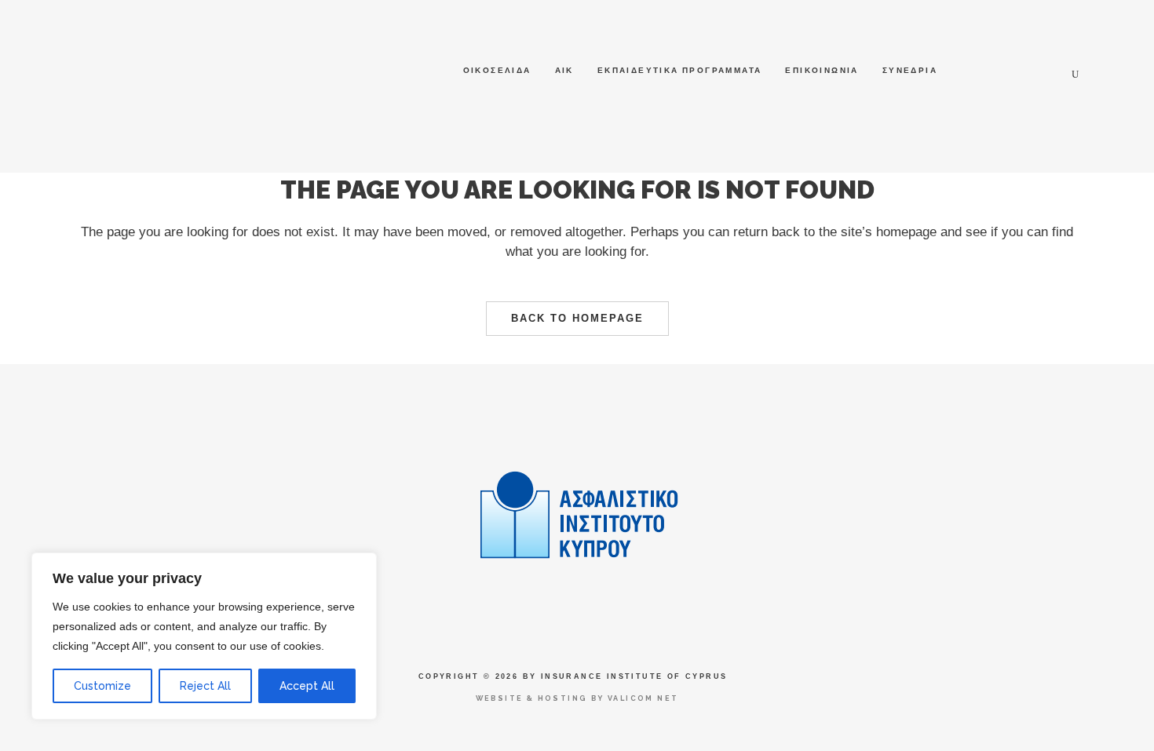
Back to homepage (577, 318)
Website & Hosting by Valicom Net (577, 698)
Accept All (306, 686)
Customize (102, 686)
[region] (204, 636)
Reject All (205, 686)
